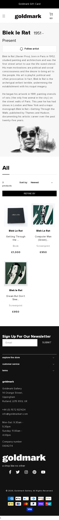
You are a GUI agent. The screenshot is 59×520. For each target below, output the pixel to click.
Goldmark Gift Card (30, 4)
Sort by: (24, 182)
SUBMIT (47, 342)
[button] (6, 16)
